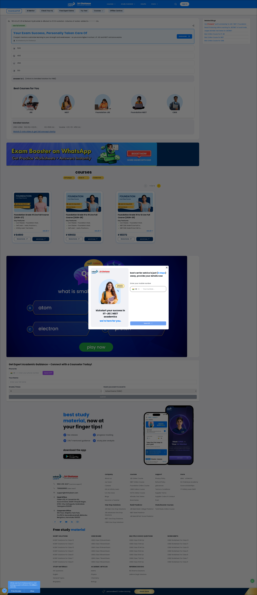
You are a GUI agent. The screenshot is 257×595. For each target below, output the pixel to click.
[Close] (167, 268)
